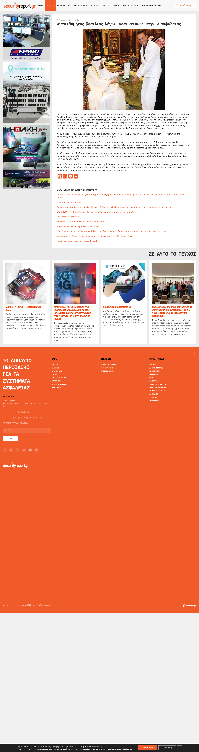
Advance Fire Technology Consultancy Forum (81, 221)
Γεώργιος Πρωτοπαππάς (69, 202)
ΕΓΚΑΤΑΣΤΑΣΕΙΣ (155, 374)
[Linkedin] (11, 450)
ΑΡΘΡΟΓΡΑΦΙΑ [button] (63, 5)
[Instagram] (24, 450)
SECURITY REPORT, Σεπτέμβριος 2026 (23, 308)
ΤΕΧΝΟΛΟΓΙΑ (154, 400)
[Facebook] (5, 450)
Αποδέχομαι (147, 747)
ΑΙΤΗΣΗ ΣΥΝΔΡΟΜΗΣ (143, 5)
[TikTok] (17, 450)
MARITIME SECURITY (157, 387)
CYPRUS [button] (159, 5)
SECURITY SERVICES (157, 384)
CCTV (151, 377)
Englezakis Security (68, 216)
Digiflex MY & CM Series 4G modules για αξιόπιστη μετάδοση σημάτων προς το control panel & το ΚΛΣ (112, 231)
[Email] (37, 450)
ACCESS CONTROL (156, 368)
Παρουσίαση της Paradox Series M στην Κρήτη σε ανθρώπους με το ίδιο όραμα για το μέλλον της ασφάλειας (115, 207)
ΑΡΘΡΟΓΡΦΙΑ (57, 371)
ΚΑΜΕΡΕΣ (153, 381)
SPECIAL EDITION (111, 5)
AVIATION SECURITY (157, 390)
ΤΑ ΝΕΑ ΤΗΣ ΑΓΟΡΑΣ (108, 364)
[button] (194, 354)
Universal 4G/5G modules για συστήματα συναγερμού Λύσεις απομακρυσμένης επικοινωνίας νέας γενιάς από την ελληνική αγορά (122, 196)
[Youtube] (30, 450)
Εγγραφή (10, 438)
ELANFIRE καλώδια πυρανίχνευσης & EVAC (78, 226)
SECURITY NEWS (107, 368)
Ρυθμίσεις (167, 747)
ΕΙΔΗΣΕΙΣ (55, 368)
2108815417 (24, 412)
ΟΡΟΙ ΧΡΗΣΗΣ (57, 387)
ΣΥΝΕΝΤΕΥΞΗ (154, 397)
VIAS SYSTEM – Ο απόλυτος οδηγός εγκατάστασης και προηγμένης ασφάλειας (97, 212)
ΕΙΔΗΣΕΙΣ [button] (50, 5)
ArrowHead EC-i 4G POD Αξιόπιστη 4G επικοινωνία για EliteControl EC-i (96, 236)
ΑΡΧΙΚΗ (40, 5)
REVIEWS (152, 364)
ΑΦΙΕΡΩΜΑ (153, 394)
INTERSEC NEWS (107, 371)
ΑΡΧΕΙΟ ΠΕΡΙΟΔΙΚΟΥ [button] (82, 5)
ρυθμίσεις (126, 749)
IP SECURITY (154, 371)
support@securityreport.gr (24, 417)
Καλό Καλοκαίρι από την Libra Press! (77, 240)
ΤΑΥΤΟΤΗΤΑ (127, 5)
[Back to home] (20, 5)
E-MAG (97, 5)
